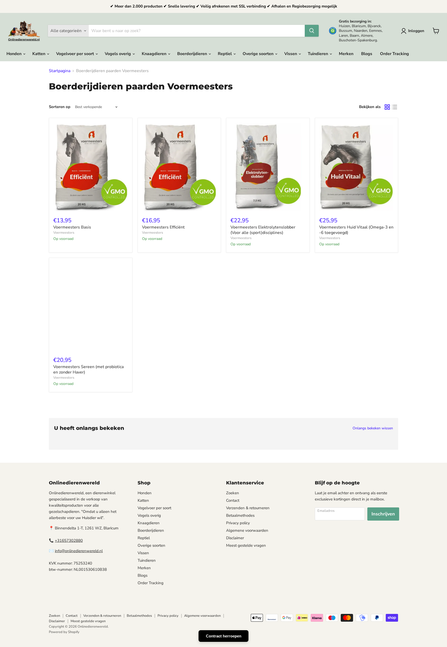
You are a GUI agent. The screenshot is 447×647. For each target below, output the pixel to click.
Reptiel (225, 54)
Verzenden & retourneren (248, 508)
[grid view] (387, 107)
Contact (232, 500)
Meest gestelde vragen (246, 545)
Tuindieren (318, 54)
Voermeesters (63, 232)
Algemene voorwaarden (247, 530)
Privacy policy (238, 523)
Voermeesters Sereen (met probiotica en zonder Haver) (88, 369)
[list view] (394, 107)
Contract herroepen (223, 636)
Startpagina (59, 70)
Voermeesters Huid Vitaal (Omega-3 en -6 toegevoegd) (356, 229)
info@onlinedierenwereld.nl (79, 550)
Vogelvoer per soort (75, 54)
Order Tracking (394, 54)
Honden (14, 54)
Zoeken (232, 493)
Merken (346, 54)
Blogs (366, 54)
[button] (413, 31)
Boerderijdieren (192, 54)
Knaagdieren (154, 54)
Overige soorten (258, 54)
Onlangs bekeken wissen (373, 428)
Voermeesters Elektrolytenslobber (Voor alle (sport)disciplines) (262, 229)
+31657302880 (69, 540)
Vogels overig (118, 54)
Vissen (291, 54)
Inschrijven (383, 514)
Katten (39, 54)
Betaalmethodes (240, 515)
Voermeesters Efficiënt (163, 227)
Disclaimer (235, 538)
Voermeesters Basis (72, 227)
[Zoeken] (312, 31)
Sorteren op (59, 107)
